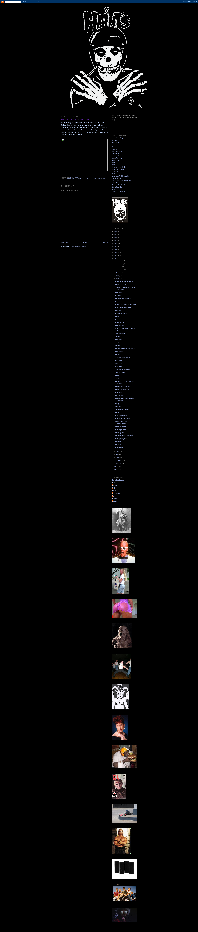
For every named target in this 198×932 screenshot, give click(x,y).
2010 (116, 467)
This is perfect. (120, 333)
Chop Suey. (119, 354)
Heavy (114, 189)
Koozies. (118, 444)
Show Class (116, 160)
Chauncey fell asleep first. (124, 298)
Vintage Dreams (117, 147)
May (117, 451)
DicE (113, 162)
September (120, 270)
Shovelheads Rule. (121, 427)
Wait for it (118, 363)
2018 (116, 237)
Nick (113, 488)
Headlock (118, 375)
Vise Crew (115, 171)
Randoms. (118, 295)
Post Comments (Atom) (78, 247)
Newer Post (65, 242)
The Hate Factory (117, 178)
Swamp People (120, 372)
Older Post (104, 242)
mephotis (115, 499)
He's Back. (118, 292)
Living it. (118, 404)
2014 (116, 249)
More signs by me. (121, 430)
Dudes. (117, 412)
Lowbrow (114, 149)
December (119, 261)
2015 (116, 246)
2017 (116, 240)
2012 (116, 255)
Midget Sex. (119, 447)
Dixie (113, 165)
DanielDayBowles (118, 480)
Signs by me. (119, 433)
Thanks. (118, 378)
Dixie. (117, 316)
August (118, 273)
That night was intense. (123, 369)
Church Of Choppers (118, 191)
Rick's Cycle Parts (118, 187)
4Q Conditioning (117, 151)
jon (113, 496)
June (118, 279)
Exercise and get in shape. (124, 281)
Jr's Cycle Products (118, 169)
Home (85, 242)
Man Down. (119, 392)
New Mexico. (119, 339)
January (119, 463)
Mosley (114, 485)
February (119, 460)
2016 (116, 243)
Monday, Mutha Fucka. (123, 418)
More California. (120, 322)
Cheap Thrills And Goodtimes (121, 180)
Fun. (116, 319)
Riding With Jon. (120, 284)
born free (71, 178)
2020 (116, 231)
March (118, 457)
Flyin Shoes (116, 153)
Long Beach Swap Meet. (123, 307)
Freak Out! (115, 156)
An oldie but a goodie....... (123, 409)
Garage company (121, 313)
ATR (113, 145)
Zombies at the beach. (122, 357)
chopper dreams (82, 178)
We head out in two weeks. (124, 436)
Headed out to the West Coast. (125, 348)
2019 (116, 234)
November (119, 264)
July (117, 276)
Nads (113, 174)
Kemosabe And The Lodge (120, 176)
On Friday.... (119, 360)
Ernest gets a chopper (122, 386)
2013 (116, 252)
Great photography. (121, 439)
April (117, 454)
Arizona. (118, 336)
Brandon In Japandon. (122, 389)
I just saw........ (120, 366)
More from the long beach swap (125, 304)
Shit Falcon (115, 142)
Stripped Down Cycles (119, 167)
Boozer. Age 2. (120, 395)
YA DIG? (115, 491)
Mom (114, 483)
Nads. (117, 301)
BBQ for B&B (119, 325)
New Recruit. (119, 351)
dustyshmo (116, 493)
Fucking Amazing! (121, 415)
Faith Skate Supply (118, 138)
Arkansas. (118, 345)
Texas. (117, 342)
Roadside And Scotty (119, 185)
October (119, 267)
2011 (116, 258)
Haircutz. (118, 441)
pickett (114, 501)
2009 (116, 470)
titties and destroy (97, 178)
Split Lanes (115, 183)
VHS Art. (118, 407)
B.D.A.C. (115, 140)
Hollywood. (118, 310)
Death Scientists (117, 158)
